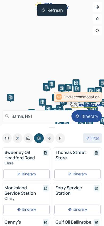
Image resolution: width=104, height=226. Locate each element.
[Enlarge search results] (52, 127)
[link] (78, 97)
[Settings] (97, 19)
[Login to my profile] (97, 7)
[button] (98, 90)
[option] (7, 138)
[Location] (97, 30)
